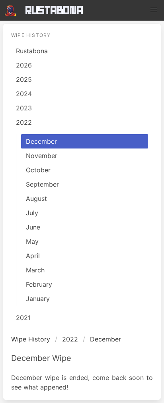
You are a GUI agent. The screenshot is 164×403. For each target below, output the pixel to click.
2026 (24, 65)
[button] (153, 10)
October (38, 170)
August (36, 198)
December (41, 141)
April (33, 256)
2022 (24, 122)
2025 (24, 79)
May (32, 241)
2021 (23, 318)
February (39, 284)
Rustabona (54, 10)
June (33, 227)
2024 (24, 94)
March (35, 270)
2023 (24, 108)
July (32, 213)
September (42, 184)
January (38, 299)
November (41, 156)
